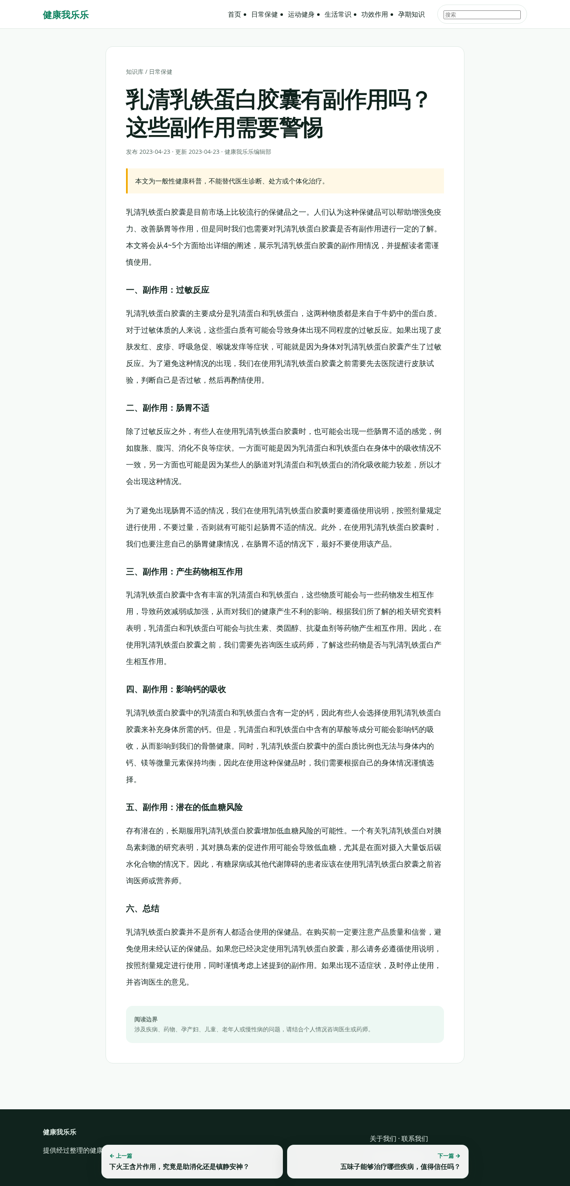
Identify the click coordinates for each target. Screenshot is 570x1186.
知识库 (135, 71)
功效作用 (374, 14)
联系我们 (414, 1138)
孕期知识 (411, 14)
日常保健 (264, 14)
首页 (234, 14)
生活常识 (338, 14)
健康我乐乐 (66, 14)
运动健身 (301, 14)
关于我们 (383, 1138)
